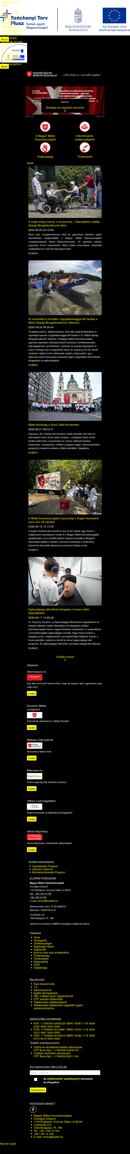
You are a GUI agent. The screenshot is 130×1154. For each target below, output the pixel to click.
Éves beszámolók (44, 984)
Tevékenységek (43, 943)
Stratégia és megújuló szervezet (65, 107)
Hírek (6, 46)
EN (17, 12)
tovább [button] (31, 693)
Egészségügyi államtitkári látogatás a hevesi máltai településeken (58, 611)
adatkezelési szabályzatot (63, 1079)
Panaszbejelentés (12, 30)
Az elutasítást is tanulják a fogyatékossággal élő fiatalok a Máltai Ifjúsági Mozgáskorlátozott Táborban (62, 320)
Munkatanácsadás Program (48, 872)
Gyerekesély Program (45, 866)
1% (35, 987)
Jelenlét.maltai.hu (42, 869)
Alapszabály (41, 961)
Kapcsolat (7, 23)
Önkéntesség (41, 955)
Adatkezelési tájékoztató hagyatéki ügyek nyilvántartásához (58, 1006)
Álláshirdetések (11, 27)
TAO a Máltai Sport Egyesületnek (53, 996)
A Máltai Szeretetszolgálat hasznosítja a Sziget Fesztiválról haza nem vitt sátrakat (63, 520)
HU (3, 12)
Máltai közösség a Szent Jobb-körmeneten (53, 424)
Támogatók (10, 53)
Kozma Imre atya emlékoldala (12, 58)
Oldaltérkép (8, 19)
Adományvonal (42, 990)
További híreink (65, 657)
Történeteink (41, 958)
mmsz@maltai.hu (47, 901)
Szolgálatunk (12, 42)
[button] (32, 100)
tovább (32, 253)
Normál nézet (8, 1143)
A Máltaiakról (12, 34)
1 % (4, 49)
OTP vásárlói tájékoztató (48, 999)
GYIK (37, 964)
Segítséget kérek (44, 946)
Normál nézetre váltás (11, 3)
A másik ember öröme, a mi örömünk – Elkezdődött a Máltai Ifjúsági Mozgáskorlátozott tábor (64, 223)
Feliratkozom (38, 1090)
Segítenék (9, 38)
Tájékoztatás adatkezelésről (50, 1002)
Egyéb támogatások (46, 993)
